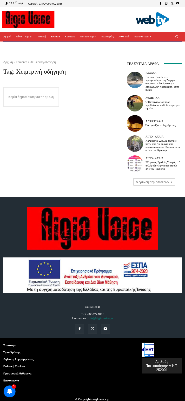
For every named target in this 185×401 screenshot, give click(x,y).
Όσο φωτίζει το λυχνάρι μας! (161, 125)
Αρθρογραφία (154, 121)
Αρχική (8, 62)
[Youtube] (178, 4)
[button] (177, 36)
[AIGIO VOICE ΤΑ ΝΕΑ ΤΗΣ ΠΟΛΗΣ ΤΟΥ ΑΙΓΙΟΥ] (28, 19)
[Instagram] (166, 4)
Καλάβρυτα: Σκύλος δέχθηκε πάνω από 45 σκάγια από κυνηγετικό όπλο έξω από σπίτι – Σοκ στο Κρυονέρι (162, 145)
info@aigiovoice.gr (100, 318)
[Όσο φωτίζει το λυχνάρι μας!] (135, 123)
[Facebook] (160, 4)
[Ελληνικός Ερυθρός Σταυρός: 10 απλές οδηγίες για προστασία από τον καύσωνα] (135, 163)
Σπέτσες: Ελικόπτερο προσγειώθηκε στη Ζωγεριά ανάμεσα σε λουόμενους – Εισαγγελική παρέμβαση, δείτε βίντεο (162, 83)
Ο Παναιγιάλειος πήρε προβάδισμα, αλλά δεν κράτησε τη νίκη (162, 105)
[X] (172, 4)
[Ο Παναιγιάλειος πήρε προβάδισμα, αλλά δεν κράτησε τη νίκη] (135, 103)
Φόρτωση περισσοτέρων (152, 182)
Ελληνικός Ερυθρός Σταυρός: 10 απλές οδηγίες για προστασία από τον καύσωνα (162, 165)
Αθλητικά (152, 98)
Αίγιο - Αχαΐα (154, 136)
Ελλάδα (151, 73)
